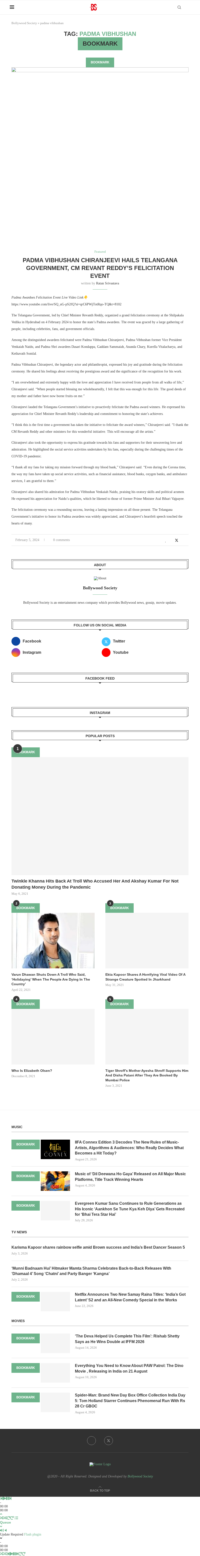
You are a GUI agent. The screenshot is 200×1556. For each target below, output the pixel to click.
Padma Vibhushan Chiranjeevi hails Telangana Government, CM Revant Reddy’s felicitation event (100, 268)
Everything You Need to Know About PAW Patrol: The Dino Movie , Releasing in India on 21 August (129, 1368)
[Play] (4, 1498)
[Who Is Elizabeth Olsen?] (53, 1036)
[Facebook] (91, 1440)
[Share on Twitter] (176, 540)
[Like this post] (165, 540)
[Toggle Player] (1, 1514)
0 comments (61, 540)
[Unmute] (6, 1530)
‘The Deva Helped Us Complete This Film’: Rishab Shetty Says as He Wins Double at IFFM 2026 (127, 1339)
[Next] (10, 1498)
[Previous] (1, 1498)
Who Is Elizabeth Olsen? (31, 1071)
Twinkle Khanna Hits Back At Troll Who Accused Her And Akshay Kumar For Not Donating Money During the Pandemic (95, 884)
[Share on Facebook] (171, 540)
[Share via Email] (187, 540)
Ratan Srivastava (107, 283)
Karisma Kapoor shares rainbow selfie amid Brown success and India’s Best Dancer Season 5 (98, 1247)
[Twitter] (108, 1440)
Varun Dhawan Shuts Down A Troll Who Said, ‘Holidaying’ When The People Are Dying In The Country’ (50, 979)
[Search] (179, 7)
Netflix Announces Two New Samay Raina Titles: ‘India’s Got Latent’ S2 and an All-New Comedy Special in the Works (130, 1297)
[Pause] (7, 1498)
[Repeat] (8, 1518)
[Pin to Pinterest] (182, 540)
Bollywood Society (24, 23)
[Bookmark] (187, 7)
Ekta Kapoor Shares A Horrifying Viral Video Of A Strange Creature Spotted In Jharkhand (145, 977)
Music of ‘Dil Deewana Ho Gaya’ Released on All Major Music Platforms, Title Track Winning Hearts (130, 1176)
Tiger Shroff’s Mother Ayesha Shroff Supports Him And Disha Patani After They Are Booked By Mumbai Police (146, 1075)
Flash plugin (32, 1534)
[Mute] (2, 1530)
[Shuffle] (1, 1518)
